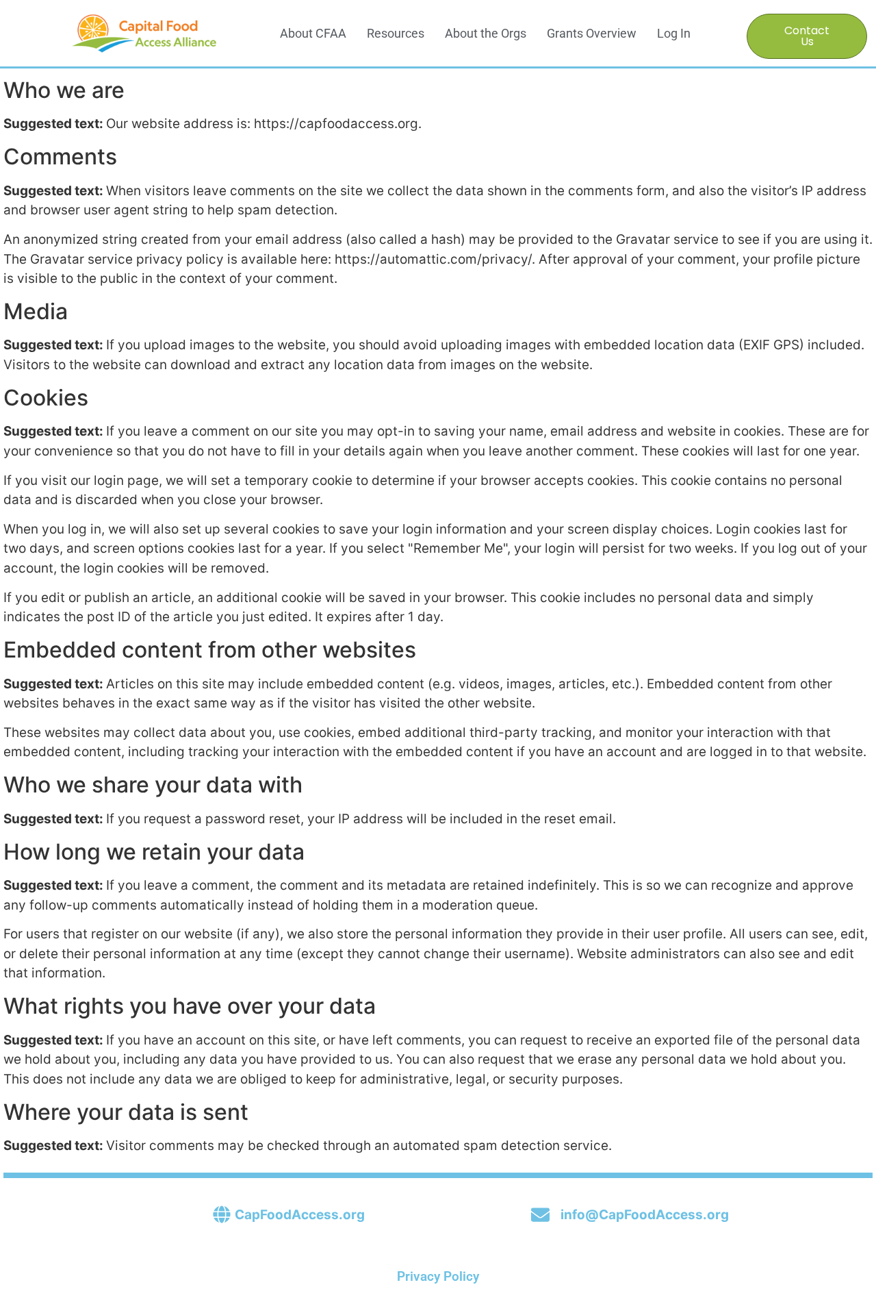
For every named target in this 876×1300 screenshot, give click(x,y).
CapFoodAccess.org (300, 1215)
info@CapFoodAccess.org (645, 1215)
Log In (674, 33)
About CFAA (313, 33)
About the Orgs (485, 33)
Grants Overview (591, 33)
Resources (395, 33)
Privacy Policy (438, 1276)
